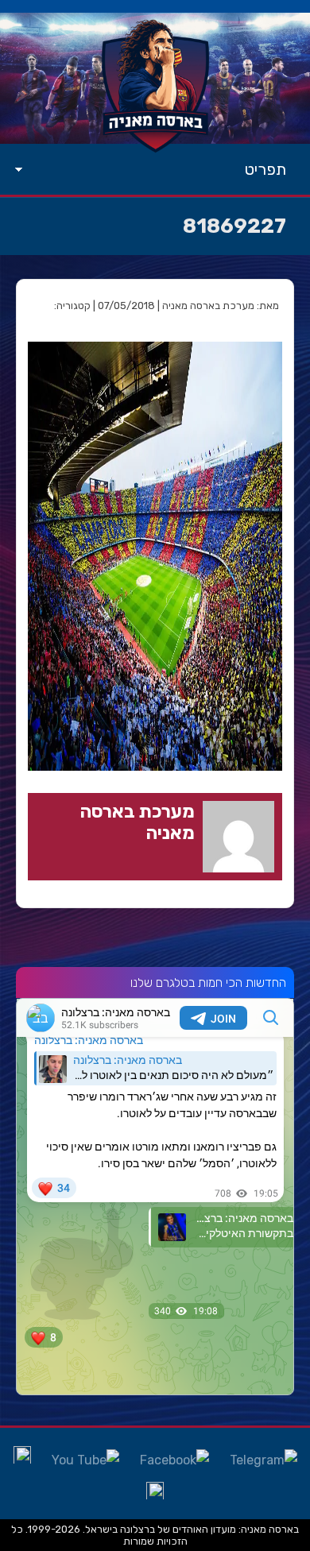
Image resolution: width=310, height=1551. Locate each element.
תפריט (265, 169)
